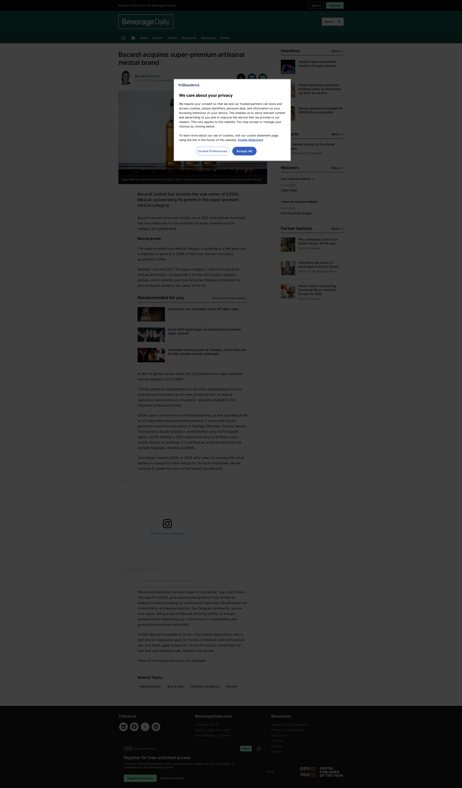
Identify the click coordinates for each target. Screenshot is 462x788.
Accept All (244, 151)
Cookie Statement (250, 140)
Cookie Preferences (212, 151)
